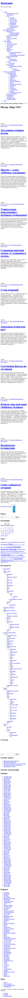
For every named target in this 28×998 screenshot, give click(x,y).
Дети (8, 16)
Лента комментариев (9, 985)
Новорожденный (7, 551)
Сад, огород (10, 45)
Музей (2, 551)
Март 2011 (6, 857)
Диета (20, 544)
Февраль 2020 (7, 785)
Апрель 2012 (7, 839)
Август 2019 (7, 790)
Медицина (9, 31)
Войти (5, 982)
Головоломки (16, 70)
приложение (18, 559)
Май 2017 (6, 800)
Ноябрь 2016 (7, 807)
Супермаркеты (14, 89)
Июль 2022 (7, 779)
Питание (9, 552)
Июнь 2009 (7, 886)
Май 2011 (6, 854)
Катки (11, 78)
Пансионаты (10, 95)
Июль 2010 (7, 868)
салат (2, 562)
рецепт (26, 560)
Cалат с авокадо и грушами (11, 486)
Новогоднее (13, 59)
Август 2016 (7, 811)
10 (9, 529)
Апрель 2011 (7, 855)
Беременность (15, 542)
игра (23, 557)
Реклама (6, 994)
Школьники (13, 23)
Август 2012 (7, 835)
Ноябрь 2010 (7, 862)
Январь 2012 (7, 843)
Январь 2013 (7, 828)
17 (9, 530)
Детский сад (13, 27)
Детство (12, 17)
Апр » (6, 535)
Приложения (10, 64)
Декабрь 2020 (7, 782)
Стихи (8, 57)
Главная (6, 993)
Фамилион (7, 3)
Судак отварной (9, 289)
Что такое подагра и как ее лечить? (13, 765)
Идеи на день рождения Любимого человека (14, 405)
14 (3, 530)
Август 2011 (7, 850)
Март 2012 (6, 840)
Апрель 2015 (7, 816)
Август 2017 (7, 798)
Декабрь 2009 (7, 878)
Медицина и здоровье (9, 30)
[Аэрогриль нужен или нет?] (14, 318)
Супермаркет (4, 556)
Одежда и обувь (14, 26)
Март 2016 (6, 815)
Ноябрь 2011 (7, 846)
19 (12, 530)
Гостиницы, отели (11, 94)
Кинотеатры (13, 80)
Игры (11, 67)
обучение (6, 558)
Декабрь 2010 (7, 861)
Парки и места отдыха (16, 84)
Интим (8, 37)
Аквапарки (13, 74)
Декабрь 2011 (7, 844)
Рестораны (13, 85)
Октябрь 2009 (7, 880)
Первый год (13, 19)
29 (5, 534)
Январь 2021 (7, 780)
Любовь (23, 549)
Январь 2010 (7, 876)
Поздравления (14, 60)
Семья (5, 12)
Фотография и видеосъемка (17, 55)
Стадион (16, 555)
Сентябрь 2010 (8, 865)
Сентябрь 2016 (8, 810)
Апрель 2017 (7, 801)
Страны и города (11, 99)
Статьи (9, 62)
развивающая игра (7, 560)
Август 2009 (7, 883)
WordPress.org (7, 986)
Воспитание (10, 14)
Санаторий (5, 555)
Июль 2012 (7, 836)
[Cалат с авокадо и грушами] (14, 476)
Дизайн (23, 544)
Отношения (10, 28)
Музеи (11, 82)
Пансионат (4, 553)
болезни (12, 557)
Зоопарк (17, 547)
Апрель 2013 (7, 825)
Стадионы (12, 88)
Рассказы (12, 63)
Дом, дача (9, 42)
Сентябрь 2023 (8, 776)
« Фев (2, 535)
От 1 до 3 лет (13, 20)
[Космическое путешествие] (14, 437)
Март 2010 (6, 873)
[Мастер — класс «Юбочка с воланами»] (14, 161)
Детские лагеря (11, 98)
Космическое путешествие (8, 446)
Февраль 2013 (7, 826)
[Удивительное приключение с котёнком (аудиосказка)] (14, 201)
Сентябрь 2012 (8, 833)
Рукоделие (12, 53)
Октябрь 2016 (7, 808)
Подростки (13, 24)
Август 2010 (7, 866)
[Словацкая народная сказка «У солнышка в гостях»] (14, 242)
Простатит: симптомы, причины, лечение (15, 763)
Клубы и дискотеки (15, 81)
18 (11, 530)
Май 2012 (6, 837)
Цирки (12, 91)
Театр (8, 556)
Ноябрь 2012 (7, 830)
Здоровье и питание (12, 35)
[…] (10, 148)
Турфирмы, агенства (15, 92)
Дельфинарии (13, 76)
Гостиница (4, 544)
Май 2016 (6, 814)
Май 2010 (6, 871)
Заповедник (3, 547)
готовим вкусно (18, 556)
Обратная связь (8, 996)
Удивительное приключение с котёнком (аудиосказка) (14, 212)
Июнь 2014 (7, 819)
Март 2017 (6, 803)
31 (9, 534)
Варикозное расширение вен (11, 761)
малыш (2, 558)
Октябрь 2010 (7, 864)
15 (5, 530)
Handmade (12, 164)
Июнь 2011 (7, 853)
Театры (12, 87)
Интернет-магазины (12, 56)
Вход (5, 100)
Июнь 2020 (7, 783)
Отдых (12, 551)
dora (2, 125)
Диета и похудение (12, 38)
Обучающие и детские (16, 66)
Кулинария (10, 46)
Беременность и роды (12, 13)
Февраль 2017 (7, 804)
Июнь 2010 (7, 869)
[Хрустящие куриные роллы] (14, 122)
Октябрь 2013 (7, 823)
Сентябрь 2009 (8, 882)
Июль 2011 (6, 851)
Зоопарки (12, 77)
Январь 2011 (7, 859)
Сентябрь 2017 (8, 797)
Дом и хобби (7, 41)
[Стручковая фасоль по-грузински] (14, 358)
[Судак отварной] (14, 282)
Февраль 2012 (7, 841)
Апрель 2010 (7, 872)
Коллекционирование (16, 52)
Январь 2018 (7, 794)
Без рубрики (7, 568)
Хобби (8, 51)
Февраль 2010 (7, 875)
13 (1, 530)
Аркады (15, 69)
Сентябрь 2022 (8, 778)
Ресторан (21, 552)
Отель (16, 551)
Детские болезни (14, 34)
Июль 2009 (7, 884)
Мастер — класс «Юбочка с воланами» (13, 171)
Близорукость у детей (9, 766)
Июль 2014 (7, 818)
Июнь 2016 (7, 812)
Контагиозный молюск (10, 762)
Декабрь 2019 (7, 787)
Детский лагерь (16, 544)
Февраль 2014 (7, 821)
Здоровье (9, 547)
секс (4, 562)
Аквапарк (3, 542)
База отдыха (8, 542)
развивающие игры (17, 560)
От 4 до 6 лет (13, 21)
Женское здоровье (14, 33)
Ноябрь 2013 (7, 822)
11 (10, 529)
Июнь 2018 (7, 792)
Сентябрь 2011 (7, 848)
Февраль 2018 (7, 793)
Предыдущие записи (6, 506)
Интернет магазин (8, 549)
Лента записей (7, 984)
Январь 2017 (7, 805)
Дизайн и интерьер (12, 44)
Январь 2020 (7, 786)
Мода (8, 588)
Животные (10, 49)
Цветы (8, 48)
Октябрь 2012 (7, 832)
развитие (22, 560)
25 (11, 532)
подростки (11, 558)
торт (7, 562)
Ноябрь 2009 (7, 879)
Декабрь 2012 (7, 829)
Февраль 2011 (7, 858)
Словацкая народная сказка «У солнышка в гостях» (13, 253)
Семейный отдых (11, 73)
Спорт (8, 39)
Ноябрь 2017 (7, 796)
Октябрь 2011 (7, 847)
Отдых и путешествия (9, 71)
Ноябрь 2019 (7, 789)
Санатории (10, 96)
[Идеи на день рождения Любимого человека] (14, 396)
